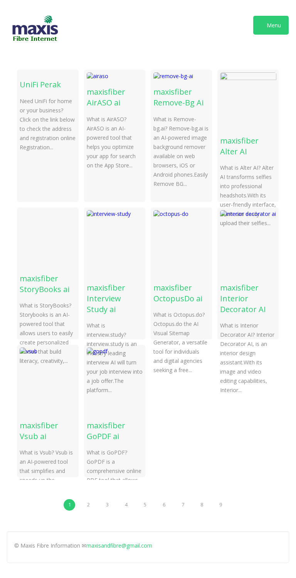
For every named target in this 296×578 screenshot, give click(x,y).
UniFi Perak (40, 84)
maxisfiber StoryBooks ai (44, 283)
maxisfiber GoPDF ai (106, 430)
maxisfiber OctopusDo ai (177, 293)
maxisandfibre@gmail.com (119, 545)
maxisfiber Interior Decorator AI (243, 298)
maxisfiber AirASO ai (106, 97)
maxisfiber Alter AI (239, 146)
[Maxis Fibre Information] (35, 44)
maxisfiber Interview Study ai (106, 298)
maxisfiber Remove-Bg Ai (178, 97)
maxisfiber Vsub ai (39, 430)
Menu (273, 25)
